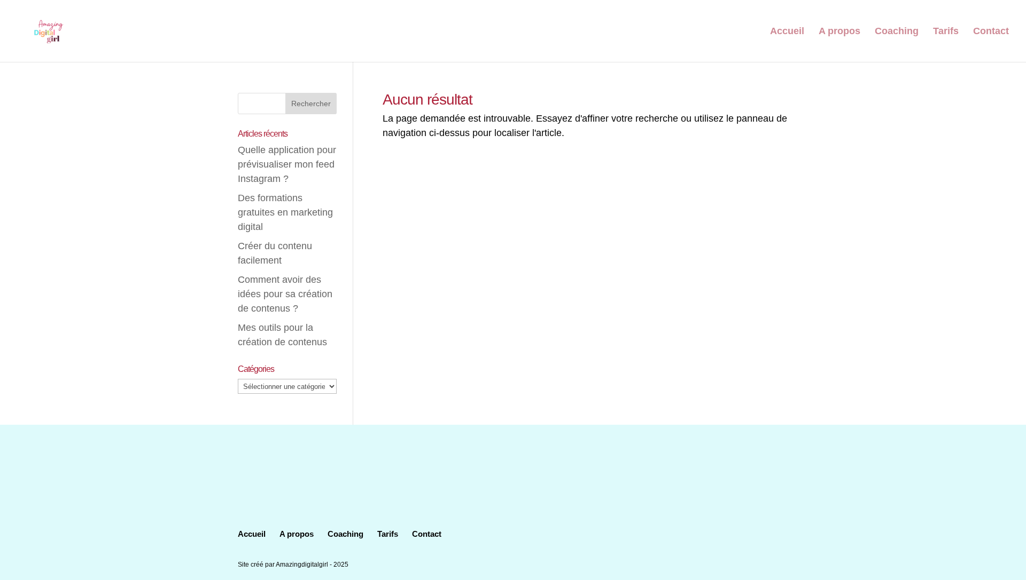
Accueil (787, 31)
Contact (991, 31)
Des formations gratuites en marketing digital (285, 212)
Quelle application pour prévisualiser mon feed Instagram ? (287, 164)
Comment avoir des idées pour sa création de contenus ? (285, 294)
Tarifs (946, 31)
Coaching (897, 31)
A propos (839, 31)
